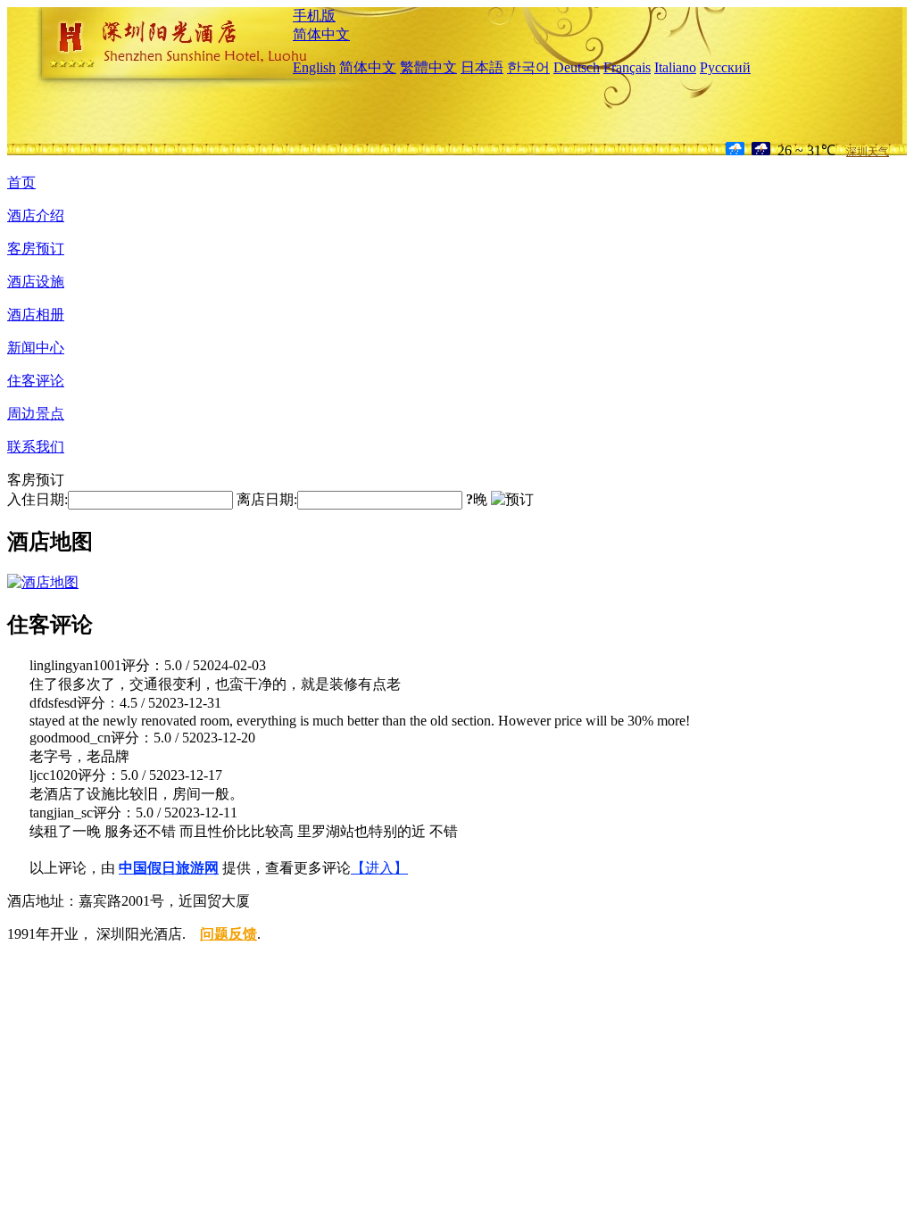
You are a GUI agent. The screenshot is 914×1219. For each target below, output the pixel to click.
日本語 (482, 67)
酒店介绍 (35, 215)
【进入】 (379, 867)
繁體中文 (428, 67)
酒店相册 (35, 314)
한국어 (528, 67)
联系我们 (35, 446)
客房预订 (35, 248)
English (314, 67)
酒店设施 (35, 281)
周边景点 (35, 413)
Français (627, 67)
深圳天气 (867, 151)
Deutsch (576, 67)
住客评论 (35, 380)
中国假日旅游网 (169, 867)
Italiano (675, 67)
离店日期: (267, 499)
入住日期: (37, 499)
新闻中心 (35, 347)
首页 (21, 182)
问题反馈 (228, 933)
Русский (725, 67)
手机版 (314, 15)
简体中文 (321, 34)
